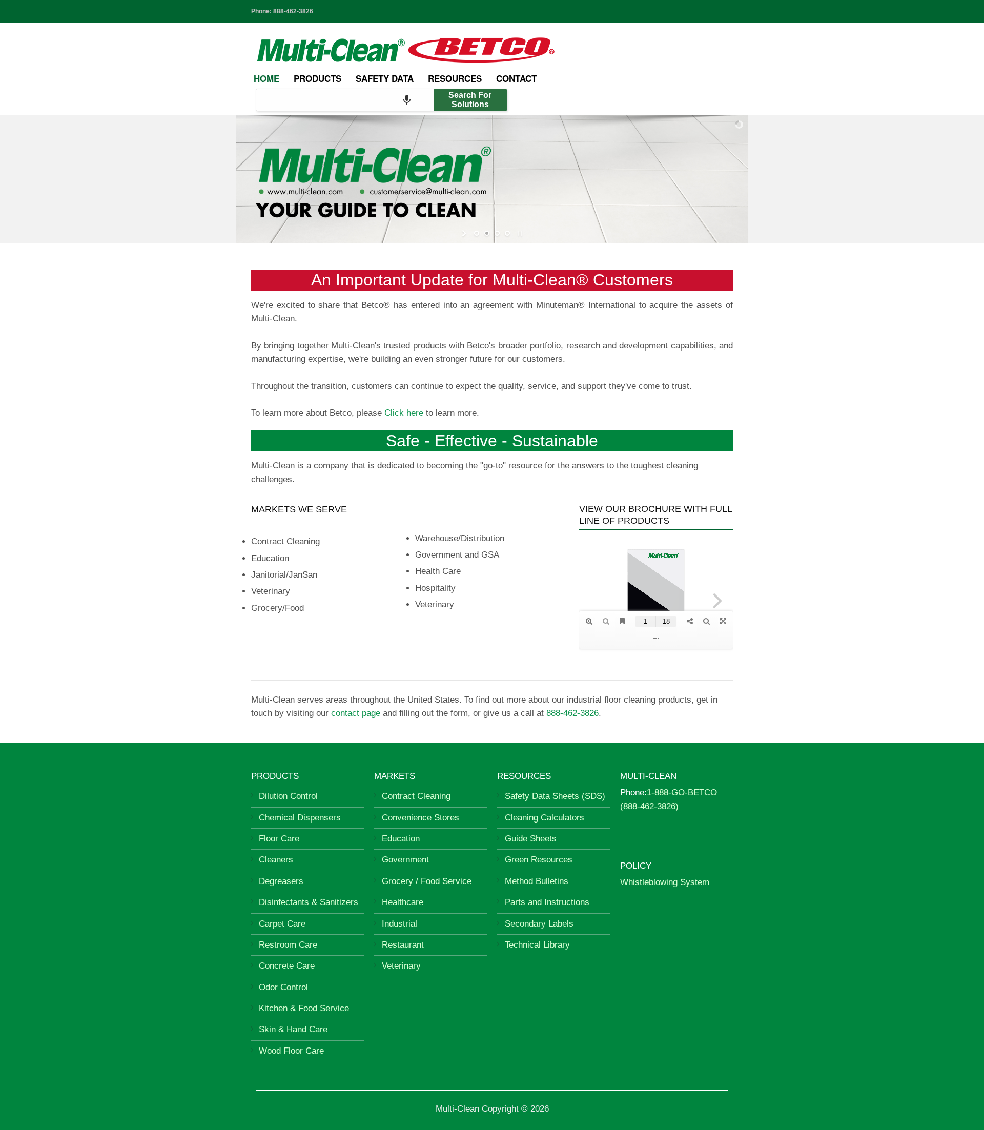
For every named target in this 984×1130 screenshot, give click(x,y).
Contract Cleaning (416, 796)
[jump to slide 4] (507, 233)
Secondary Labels (539, 924)
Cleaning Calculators (544, 818)
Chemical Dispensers (300, 818)
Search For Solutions (469, 100)
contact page (355, 713)
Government (405, 860)
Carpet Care (282, 924)
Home (266, 78)
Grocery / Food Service (426, 881)
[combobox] (345, 100)
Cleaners (276, 860)
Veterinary (401, 966)
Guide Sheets (531, 839)
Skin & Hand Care (293, 1029)
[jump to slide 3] (497, 233)
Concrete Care (287, 966)
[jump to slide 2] (487, 233)
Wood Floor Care (291, 1051)
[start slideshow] (465, 233)
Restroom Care (288, 945)
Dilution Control (288, 796)
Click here (403, 413)
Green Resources (538, 860)
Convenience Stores (420, 818)
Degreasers (281, 881)
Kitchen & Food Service (304, 1008)
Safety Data (385, 78)
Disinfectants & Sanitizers (308, 902)
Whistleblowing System (664, 882)
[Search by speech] (407, 100)
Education (401, 839)
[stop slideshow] (518, 233)
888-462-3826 (293, 11)
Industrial (399, 924)
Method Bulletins (536, 881)
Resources (455, 78)
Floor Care (279, 839)
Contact (516, 78)
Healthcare (402, 902)
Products (317, 78)
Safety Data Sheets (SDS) (555, 796)
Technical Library (537, 945)
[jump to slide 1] (476, 233)
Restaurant (403, 945)
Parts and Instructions (547, 902)
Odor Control (283, 987)
